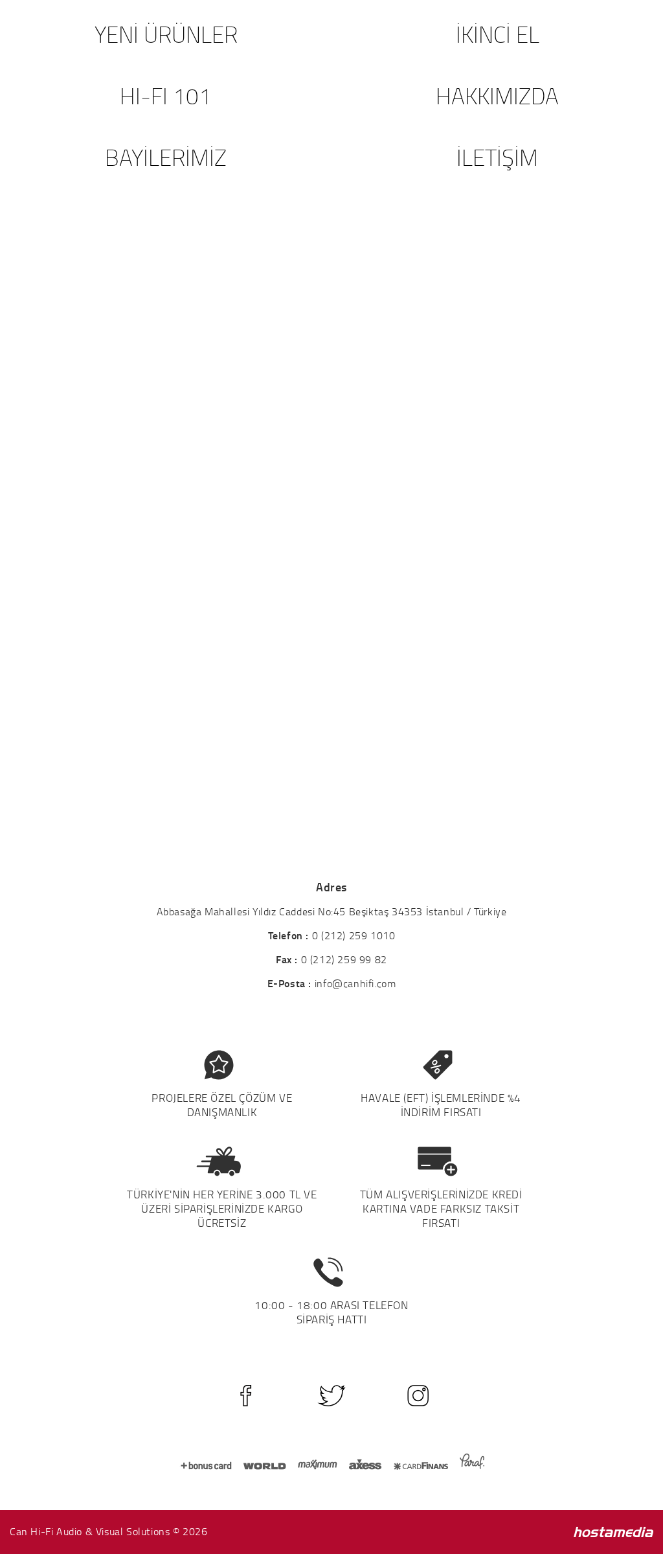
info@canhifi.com (355, 983)
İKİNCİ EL (497, 34)
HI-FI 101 (166, 95)
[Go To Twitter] (331, 1395)
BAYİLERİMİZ (166, 157)
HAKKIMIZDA (497, 95)
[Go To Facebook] (245, 1395)
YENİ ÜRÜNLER (166, 34)
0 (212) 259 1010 (354, 935)
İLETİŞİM (497, 157)
